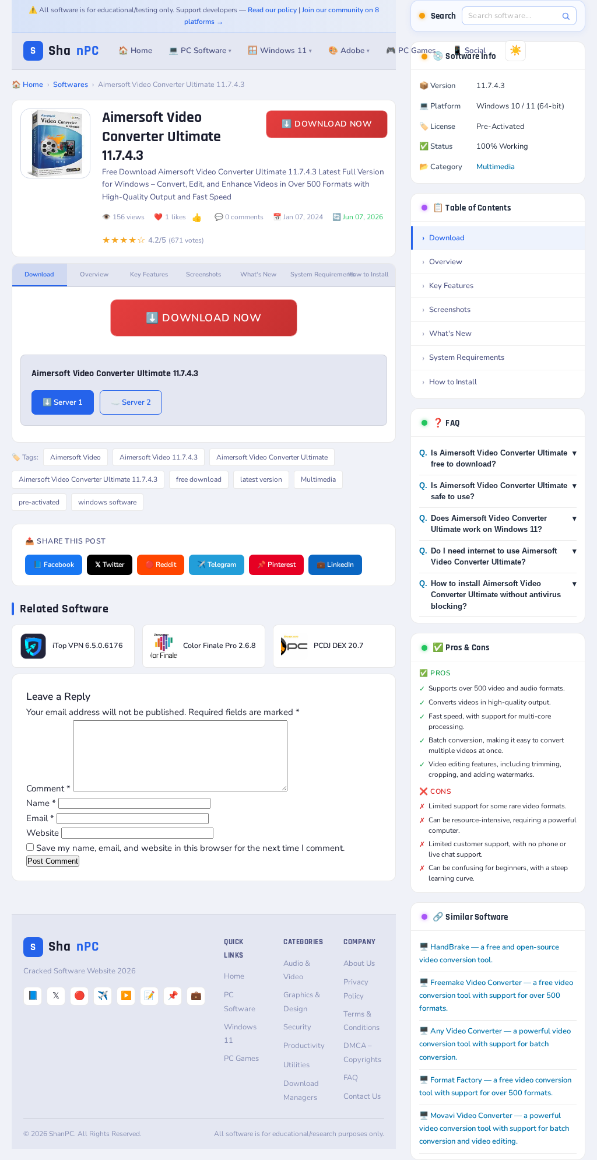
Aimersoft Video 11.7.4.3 (159, 457)
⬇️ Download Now (327, 123)
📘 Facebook (53, 564)
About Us (359, 963)
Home (234, 976)
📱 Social (469, 50)
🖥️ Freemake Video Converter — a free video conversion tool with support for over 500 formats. (496, 995)
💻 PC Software (199, 50)
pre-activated (39, 502)
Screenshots (203, 274)
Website (42, 833)
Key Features (149, 274)
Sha (64, 51)
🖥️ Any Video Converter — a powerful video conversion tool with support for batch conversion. (495, 1044)
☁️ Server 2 (131, 402)
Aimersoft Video (75, 457)
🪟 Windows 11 (280, 50)
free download (199, 479)
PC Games (241, 1058)
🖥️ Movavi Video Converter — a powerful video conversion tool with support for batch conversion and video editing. (494, 1128)
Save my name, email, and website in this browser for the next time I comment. (190, 848)
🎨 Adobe (349, 50)
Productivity (304, 1045)
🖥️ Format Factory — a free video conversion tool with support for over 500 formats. (495, 1086)
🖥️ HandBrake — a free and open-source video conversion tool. (489, 953)
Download (39, 274)
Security (297, 1027)
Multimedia (318, 479)
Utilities (296, 1065)
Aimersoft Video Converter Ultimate (272, 457)
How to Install (368, 274)
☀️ (516, 50)
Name (41, 803)
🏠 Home (135, 50)
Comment (48, 788)
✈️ (102, 995)
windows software (107, 502)
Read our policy (272, 10)
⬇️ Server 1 (63, 402)
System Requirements (315, 274)
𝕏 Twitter (109, 564)
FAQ (350, 1078)
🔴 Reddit (160, 564)
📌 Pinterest (276, 564)
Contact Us (362, 1096)
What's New (258, 274)
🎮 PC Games (411, 50)
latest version (261, 479)
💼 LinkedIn (335, 564)
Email (40, 818)
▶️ (126, 995)
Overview (94, 274)
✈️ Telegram (216, 564)
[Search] (565, 16)
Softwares (70, 84)
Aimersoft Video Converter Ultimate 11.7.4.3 (88, 479)
